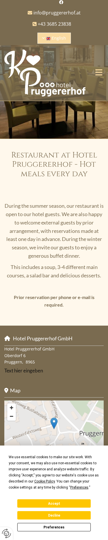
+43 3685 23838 (54, 24)
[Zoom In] (11, 407)
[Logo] (45, 73)
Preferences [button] (79, 487)
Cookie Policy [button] (44, 481)
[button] (99, 73)
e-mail (84, 297)
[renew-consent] (6, 533)
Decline (54, 515)
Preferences (54, 527)
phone (64, 297)
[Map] (54, 429)
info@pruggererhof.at (54, 13)
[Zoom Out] (11, 416)
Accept (54, 504)
